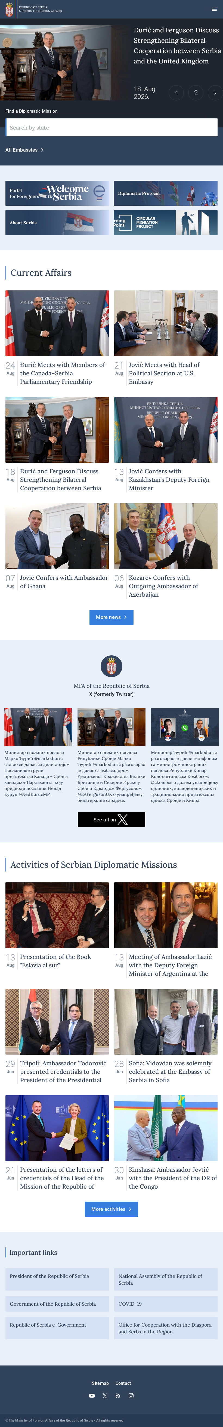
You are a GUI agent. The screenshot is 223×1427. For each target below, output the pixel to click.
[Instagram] (131, 1395)
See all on (105, 820)
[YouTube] (92, 1395)
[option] (111, 62)
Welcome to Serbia (57, 193)
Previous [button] (176, 92)
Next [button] (215, 92)
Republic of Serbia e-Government (48, 1325)
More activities (108, 1209)
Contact (123, 1383)
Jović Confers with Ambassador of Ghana (57, 551)
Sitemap (100, 1383)
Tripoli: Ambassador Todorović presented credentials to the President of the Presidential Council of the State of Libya (57, 1036)
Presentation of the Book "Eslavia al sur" (57, 930)
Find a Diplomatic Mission (31, 111)
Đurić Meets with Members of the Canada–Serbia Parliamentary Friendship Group (57, 338)
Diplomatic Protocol (166, 193)
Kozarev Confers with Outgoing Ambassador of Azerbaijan (166, 551)
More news (108, 617)
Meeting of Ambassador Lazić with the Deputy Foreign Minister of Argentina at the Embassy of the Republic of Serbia (166, 930)
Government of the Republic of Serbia (53, 1304)
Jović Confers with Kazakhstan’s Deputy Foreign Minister (166, 444)
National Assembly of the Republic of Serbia (160, 1279)
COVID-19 (130, 1304)
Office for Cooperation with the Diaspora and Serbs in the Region (165, 1328)
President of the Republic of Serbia (49, 1276)
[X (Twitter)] (105, 1395)
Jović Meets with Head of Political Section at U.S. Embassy (166, 338)
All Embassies (21, 150)
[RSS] (118, 1395)
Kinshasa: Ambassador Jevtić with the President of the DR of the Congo (166, 1143)
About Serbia (57, 222)
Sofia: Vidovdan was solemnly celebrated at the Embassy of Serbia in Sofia (166, 1036)
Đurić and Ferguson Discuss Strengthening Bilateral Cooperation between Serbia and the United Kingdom (111, 62)
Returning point (166, 222)
